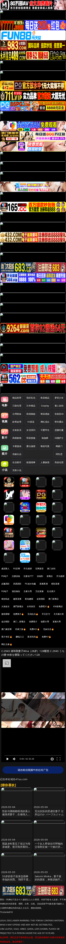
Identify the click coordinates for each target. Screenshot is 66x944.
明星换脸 (30, 437)
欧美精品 (45, 397)
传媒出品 (16, 454)
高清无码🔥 (32, 636)
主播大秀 (28, 591)
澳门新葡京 (53, 598)
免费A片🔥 (35, 629)
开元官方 (46, 614)
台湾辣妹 (16, 413)
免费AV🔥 (46, 636)
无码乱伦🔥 (32, 614)
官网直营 (39, 568)
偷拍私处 (5, 598)
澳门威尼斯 (6, 629)
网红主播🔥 (6, 644)
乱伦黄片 (51, 591)
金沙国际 (5, 621)
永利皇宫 (31, 606)
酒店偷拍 (16, 591)
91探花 (30, 421)
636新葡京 (58, 606)
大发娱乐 (5, 606)
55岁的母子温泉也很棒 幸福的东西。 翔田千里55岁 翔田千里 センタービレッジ (16, 881)
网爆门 (59, 446)
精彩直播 (55, 583)
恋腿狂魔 (59, 430)
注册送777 (28, 576)
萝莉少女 (59, 397)
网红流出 (45, 421)
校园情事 (30, 462)
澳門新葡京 (18, 606)
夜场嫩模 (29, 598)
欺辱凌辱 (16, 421)
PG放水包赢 (30, 583)
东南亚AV (59, 413)
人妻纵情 (45, 462)
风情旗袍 (16, 437)
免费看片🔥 (44, 606)
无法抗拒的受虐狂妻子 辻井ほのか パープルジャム (49, 812)
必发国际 (41, 598)
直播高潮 (43, 583)
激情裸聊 (5, 614)
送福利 (40, 576)
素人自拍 (59, 405)
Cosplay (45, 405)
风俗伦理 (59, 462)
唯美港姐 (45, 413)
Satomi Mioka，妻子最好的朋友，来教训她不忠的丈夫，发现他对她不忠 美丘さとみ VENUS (49, 881)
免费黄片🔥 (18, 614)
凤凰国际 (17, 583)
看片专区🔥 (6, 636)
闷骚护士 (59, 437)
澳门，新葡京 (19, 621)
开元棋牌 (28, 568)
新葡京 (50, 576)
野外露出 (59, 421)
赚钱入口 (20, 636)
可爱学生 (45, 430)
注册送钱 (16, 576)
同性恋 (59, 454)
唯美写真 (45, 446)
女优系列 (30, 430)
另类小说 (16, 470)
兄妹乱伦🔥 (48, 629)
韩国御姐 (30, 413)
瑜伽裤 (45, 437)
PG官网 (16, 568)
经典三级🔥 (20, 629)
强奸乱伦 (30, 397)
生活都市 (16, 462)
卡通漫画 (16, 446)
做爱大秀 (45, 621)
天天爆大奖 (59, 614)
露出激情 (30, 446)
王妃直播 (39, 591)
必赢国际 (5, 583)
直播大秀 (57, 621)
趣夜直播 (17, 598)
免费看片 (33, 621)
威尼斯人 (5, 568)
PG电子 (4, 576)
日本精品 (30, 405)
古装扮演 (16, 430)
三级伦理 (16, 405)
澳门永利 (51, 568)
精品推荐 (16, 397)
